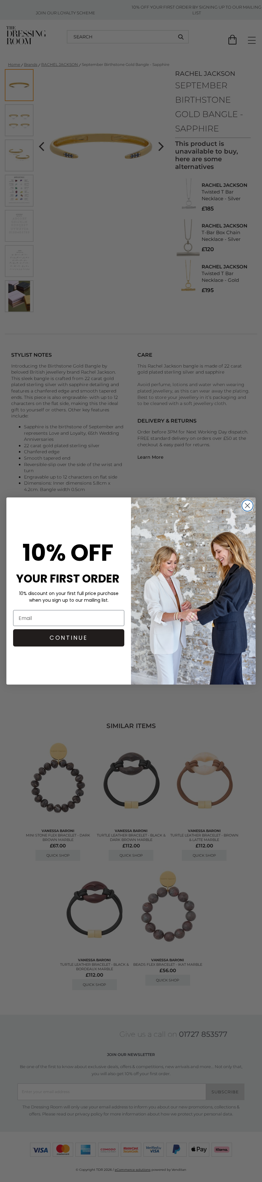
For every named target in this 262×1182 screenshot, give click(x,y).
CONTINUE (69, 638)
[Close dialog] (247, 505)
